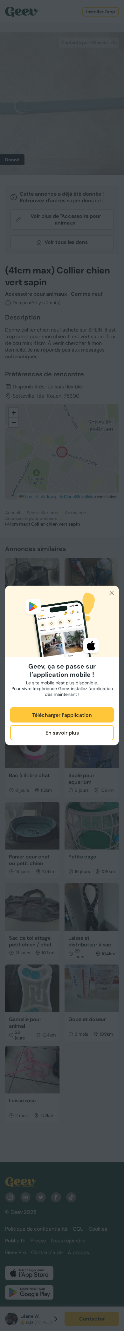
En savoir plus (62, 732)
